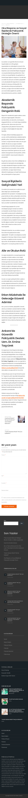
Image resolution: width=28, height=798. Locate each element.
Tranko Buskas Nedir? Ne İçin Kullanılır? (13, 432)
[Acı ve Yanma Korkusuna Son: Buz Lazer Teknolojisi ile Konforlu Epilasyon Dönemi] (5, 712)
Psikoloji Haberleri (8, 651)
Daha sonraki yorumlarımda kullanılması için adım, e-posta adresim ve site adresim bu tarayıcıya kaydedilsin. (14, 500)
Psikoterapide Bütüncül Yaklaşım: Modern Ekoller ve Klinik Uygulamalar (16, 690)
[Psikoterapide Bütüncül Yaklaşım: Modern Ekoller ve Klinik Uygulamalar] (5, 691)
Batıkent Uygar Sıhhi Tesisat (8, 675)
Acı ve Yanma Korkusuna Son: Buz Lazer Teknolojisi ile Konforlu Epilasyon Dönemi (14, 548)
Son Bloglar (6, 686)
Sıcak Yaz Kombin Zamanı (10, 543)
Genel (5, 639)
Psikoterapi (7, 654)
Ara (5, 520)
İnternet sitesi (5, 490)
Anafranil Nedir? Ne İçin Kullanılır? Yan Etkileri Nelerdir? (10, 420)
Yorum (4, 455)
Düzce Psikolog (5, 670)
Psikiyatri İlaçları (8, 645)
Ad (3, 475)
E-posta (4, 483)
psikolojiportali (10, 23)
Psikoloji (8, 24)
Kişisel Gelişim (7, 642)
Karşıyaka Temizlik (6, 673)
